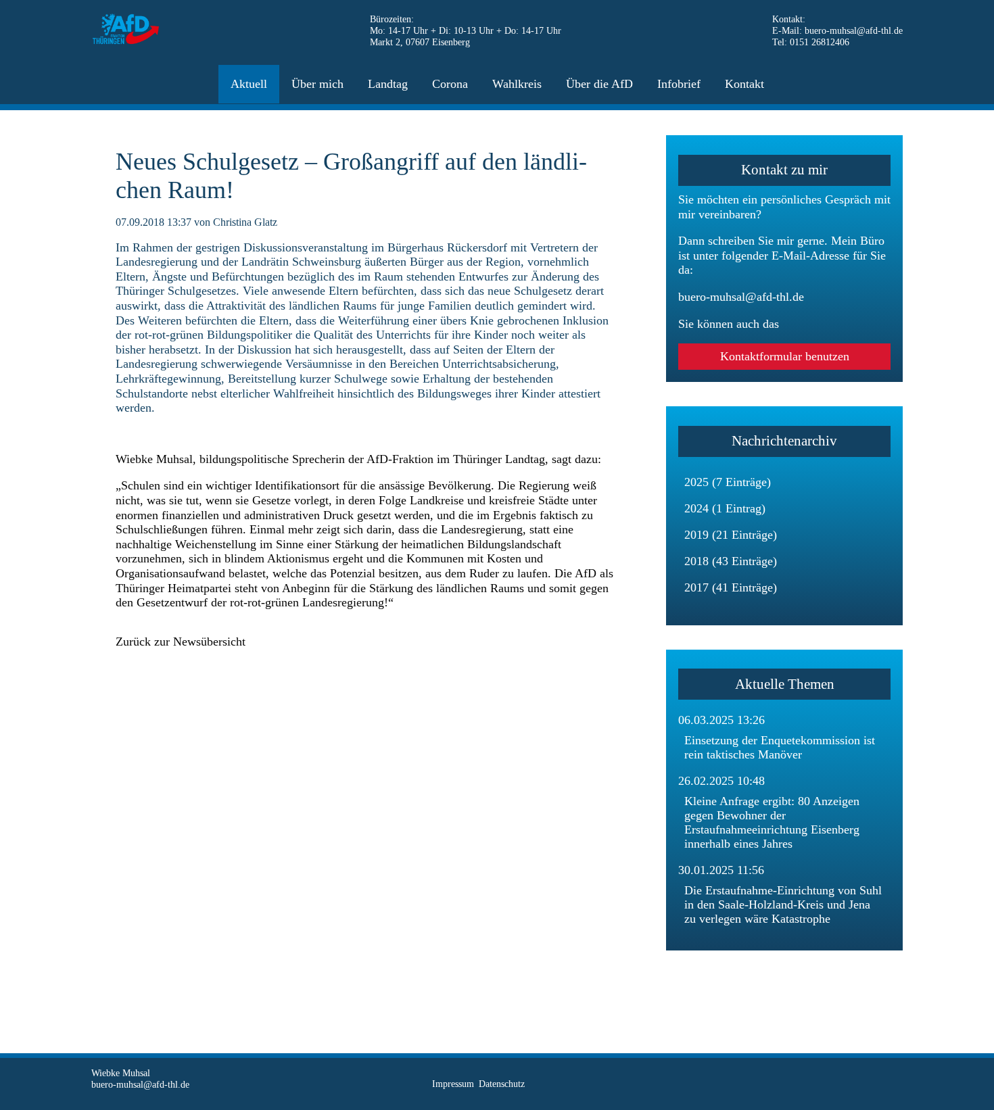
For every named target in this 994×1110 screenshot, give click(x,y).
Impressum (453, 1083)
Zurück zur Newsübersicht (180, 641)
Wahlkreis (517, 84)
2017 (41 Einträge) (730, 587)
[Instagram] (845, 1084)
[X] (802, 1084)
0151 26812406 (819, 42)
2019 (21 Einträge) (730, 534)
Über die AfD (599, 84)
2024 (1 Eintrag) (724, 508)
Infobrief (679, 84)
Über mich (317, 84)
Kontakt (744, 84)
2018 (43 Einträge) (730, 561)
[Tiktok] (823, 1084)
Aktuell (249, 84)
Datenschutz (502, 1083)
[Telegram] (867, 1084)
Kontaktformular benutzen (784, 356)
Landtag (388, 84)
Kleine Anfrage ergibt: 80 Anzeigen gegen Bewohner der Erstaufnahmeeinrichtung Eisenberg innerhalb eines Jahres (771, 822)
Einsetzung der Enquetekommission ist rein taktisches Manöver (779, 747)
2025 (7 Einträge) (727, 482)
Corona (450, 84)
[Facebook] (780, 1084)
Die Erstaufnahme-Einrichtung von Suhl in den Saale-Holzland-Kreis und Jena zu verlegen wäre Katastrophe (783, 904)
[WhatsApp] (889, 1084)
